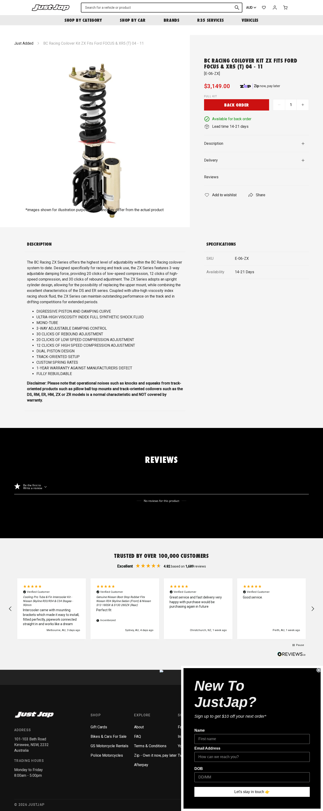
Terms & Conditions (150, 746)
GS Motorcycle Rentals (109, 746)
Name (199, 730)
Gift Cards (99, 727)
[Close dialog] (318, 670)
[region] (161, 609)
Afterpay (141, 765)
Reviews (211, 177)
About (139, 727)
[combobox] (161, 8)
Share (260, 195)
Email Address (207, 748)
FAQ (137, 736)
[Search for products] (236, 8)
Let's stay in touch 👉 (252, 792)
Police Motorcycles (107, 755)
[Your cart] (285, 7)
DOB (198, 769)
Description (213, 143)
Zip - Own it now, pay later (155, 755)
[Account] (274, 7)
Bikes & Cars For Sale (109, 736)
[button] (10, 609)
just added (23, 43)
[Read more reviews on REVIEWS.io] (291, 654)
